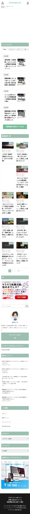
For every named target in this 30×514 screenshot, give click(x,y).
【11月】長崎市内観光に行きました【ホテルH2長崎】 (8, 157)
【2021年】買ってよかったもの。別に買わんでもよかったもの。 (22, 233)
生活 (26, 219)
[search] (27, 306)
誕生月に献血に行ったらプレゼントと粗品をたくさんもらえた (15, 362)
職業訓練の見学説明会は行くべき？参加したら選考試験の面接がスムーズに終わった (10, 115)
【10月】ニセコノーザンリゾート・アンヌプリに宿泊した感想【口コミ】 (22, 258)
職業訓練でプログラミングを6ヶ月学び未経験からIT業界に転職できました (14, 390)
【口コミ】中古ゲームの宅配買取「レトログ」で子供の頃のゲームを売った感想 (22, 182)
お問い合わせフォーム (15, 500)
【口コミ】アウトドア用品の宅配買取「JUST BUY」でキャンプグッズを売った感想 (8, 208)
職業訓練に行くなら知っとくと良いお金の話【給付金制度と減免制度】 (10, 81)
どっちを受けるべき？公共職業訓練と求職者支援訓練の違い (10, 98)
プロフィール (9, 6)
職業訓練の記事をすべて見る (15, 126)
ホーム (3, 6)
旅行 (12, 143)
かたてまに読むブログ (20, 505)
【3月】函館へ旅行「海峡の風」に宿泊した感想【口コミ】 (8, 233)
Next (19, 271)
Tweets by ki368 (5, 349)
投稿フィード (5, 417)
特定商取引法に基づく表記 (15, 502)
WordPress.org (6, 426)
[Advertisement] (15, 24)
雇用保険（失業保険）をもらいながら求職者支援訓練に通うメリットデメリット (10, 64)
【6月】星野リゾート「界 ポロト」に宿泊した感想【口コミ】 (22, 207)
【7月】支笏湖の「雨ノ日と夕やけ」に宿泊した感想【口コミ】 (22, 157)
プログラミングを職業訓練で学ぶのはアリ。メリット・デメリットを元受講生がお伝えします (8, 259)
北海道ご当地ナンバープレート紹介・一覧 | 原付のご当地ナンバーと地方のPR (15, 382)
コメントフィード (6, 422)
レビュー (25, 167)
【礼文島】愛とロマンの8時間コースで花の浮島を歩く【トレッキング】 (14, 377)
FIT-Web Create (21, 507)
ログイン (4, 413)
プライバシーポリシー (15, 497)
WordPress (18, 509)
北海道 (25, 243)
